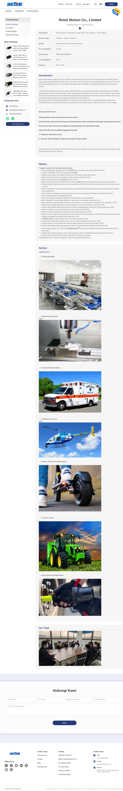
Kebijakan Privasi (10, 788)
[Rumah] (15, 756)
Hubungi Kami (87, 4)
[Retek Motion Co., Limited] (15, 4)
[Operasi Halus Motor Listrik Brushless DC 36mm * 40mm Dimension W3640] (8, 57)
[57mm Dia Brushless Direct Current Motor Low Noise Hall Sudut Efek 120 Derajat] (8, 66)
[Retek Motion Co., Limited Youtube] (26, 765)
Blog (39, 763)
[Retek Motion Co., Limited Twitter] (6, 765)
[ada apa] (8, 119)
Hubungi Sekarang (17, 124)
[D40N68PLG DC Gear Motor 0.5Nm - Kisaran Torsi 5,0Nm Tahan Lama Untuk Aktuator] (8, 93)
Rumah (61, 4)
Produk (78, 4)
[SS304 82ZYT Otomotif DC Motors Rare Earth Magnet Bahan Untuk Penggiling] (8, 84)
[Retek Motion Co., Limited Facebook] (11, 765)
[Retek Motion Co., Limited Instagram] (16, 765)
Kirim (64, 723)
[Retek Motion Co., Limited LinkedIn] (21, 765)
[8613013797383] (6, 770)
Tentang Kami (69, 4)
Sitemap (18, 788)
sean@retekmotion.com (17, 110)
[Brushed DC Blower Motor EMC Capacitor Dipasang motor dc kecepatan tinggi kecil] (8, 75)
